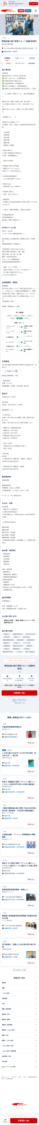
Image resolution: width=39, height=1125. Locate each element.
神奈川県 (14, 1077)
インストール (33, 3)
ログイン (28, 10)
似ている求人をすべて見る (19, 970)
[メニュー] (35, 10)
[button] (20, 3)
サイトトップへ (19, 1108)
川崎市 (19, 1077)
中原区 (24, 1077)
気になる (31, 743)
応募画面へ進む (19, 693)
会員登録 (21, 10)
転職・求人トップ (6, 1077)
